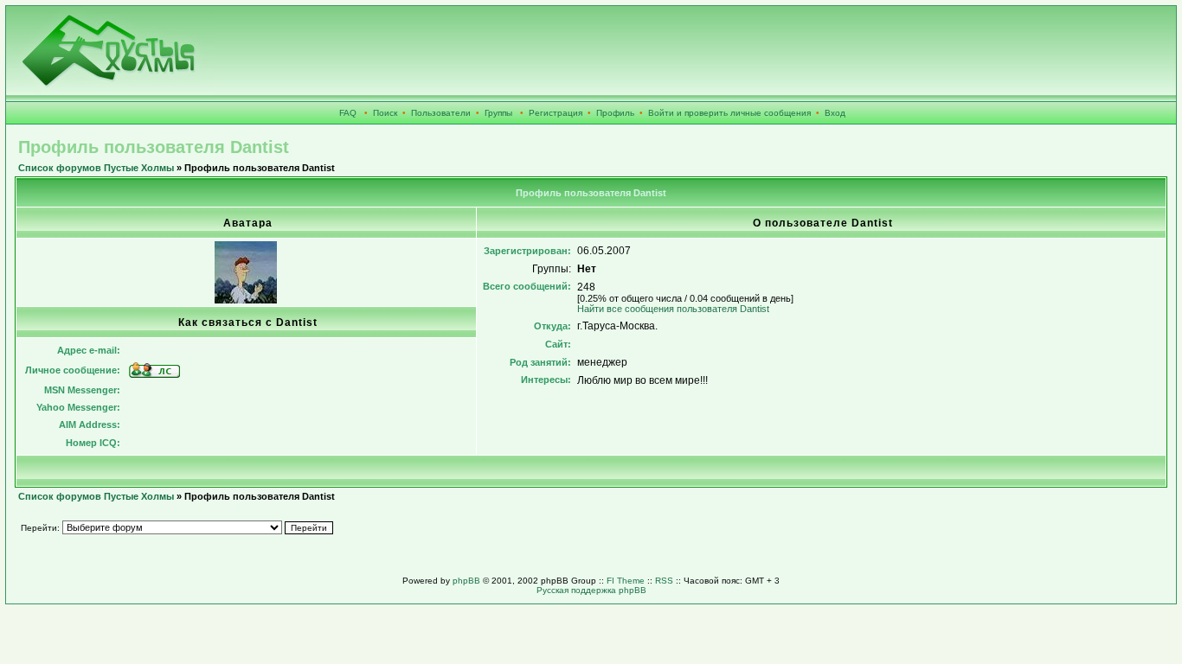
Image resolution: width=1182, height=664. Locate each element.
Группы (498, 113)
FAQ (348, 113)
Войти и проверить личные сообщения (729, 113)
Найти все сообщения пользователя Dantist (673, 308)
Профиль (615, 113)
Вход (835, 113)
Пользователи (441, 113)
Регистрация (555, 113)
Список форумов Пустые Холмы (96, 168)
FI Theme (626, 580)
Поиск (385, 113)
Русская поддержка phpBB (591, 590)
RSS (664, 580)
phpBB (466, 580)
